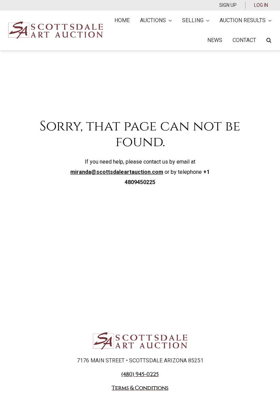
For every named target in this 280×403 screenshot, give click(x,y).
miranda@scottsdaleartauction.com (116, 172)
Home (122, 20)
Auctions (153, 20)
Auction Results (243, 20)
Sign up (228, 5)
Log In (261, 5)
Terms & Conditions (140, 388)
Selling (193, 20)
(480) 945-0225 (140, 374)
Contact (244, 40)
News (214, 40)
